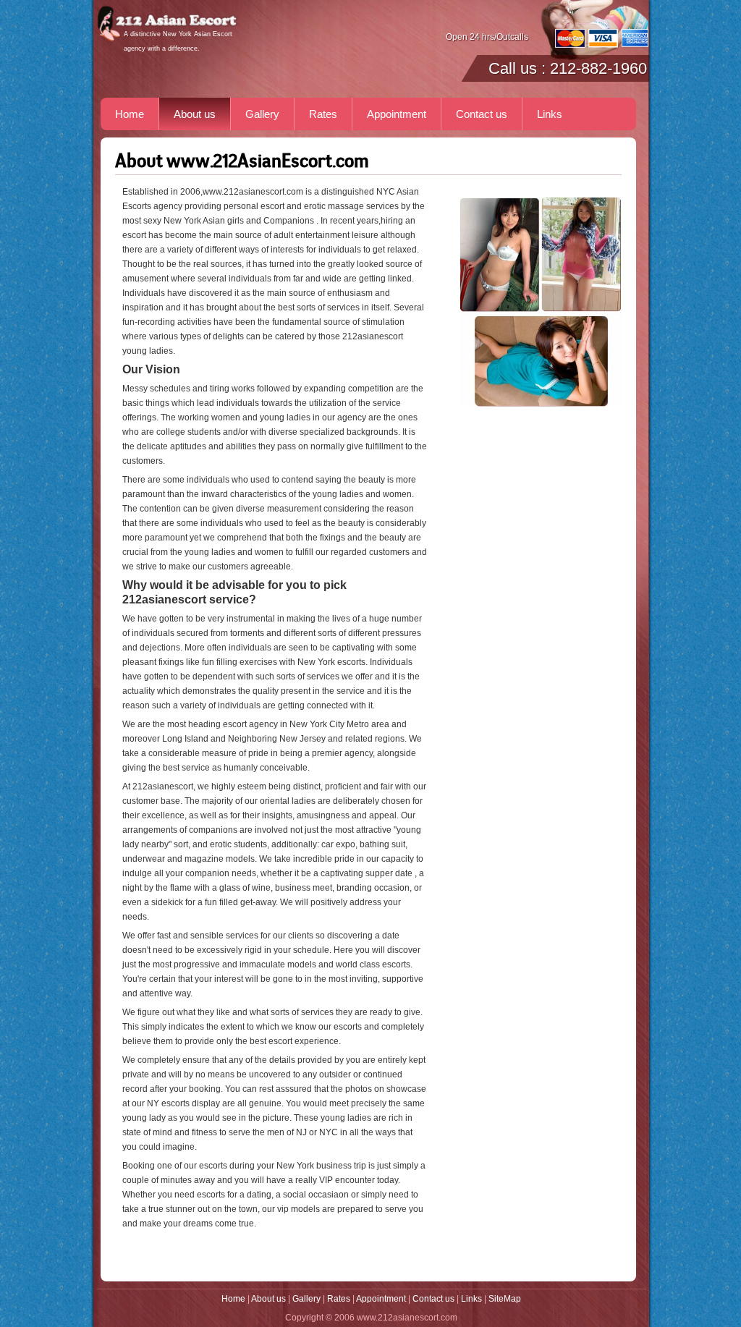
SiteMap (504, 1299)
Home (129, 114)
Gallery (262, 114)
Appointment (396, 114)
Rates (323, 114)
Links (549, 114)
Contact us (481, 114)
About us (195, 114)
